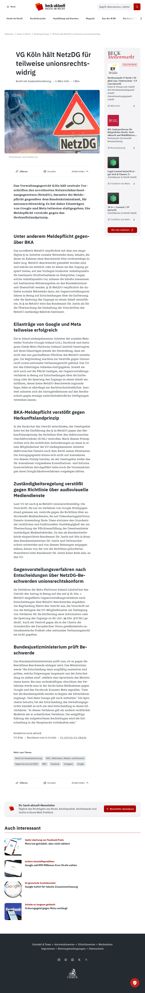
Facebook (55, 764)
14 (64, 618)
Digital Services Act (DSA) (26, 764)
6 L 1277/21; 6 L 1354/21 (73, 737)
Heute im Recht (24, 34)
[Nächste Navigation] (141, 18)
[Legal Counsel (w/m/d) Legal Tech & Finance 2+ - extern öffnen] (134, 184)
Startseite (9, 34)
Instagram (68, 764)
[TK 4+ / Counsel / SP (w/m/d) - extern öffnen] (134, 219)
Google (80, 764)
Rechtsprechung (41, 34)
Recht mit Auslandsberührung (28, 758)
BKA (44, 764)
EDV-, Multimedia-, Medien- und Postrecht (65, 758)
